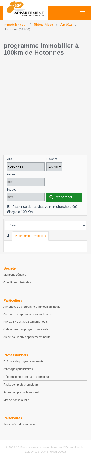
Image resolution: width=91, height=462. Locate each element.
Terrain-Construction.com (19, 424)
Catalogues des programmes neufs (26, 329)
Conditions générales (17, 282)
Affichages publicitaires (18, 369)
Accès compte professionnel (21, 392)
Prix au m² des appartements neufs (26, 321)
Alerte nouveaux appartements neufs (27, 337)
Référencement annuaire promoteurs (27, 377)
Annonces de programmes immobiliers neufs (32, 306)
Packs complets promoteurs (21, 384)
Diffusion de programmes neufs (23, 361)
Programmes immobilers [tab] (30, 236)
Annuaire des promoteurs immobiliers (27, 314)
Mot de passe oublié (16, 400)
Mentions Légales (15, 274)
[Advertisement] (45, 106)
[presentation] (8, 235)
